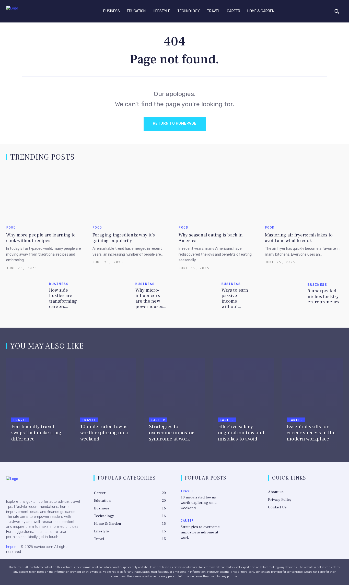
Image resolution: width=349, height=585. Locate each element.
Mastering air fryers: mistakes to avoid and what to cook (299, 238)
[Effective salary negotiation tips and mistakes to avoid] (243, 404)
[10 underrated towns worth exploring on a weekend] (105, 404)
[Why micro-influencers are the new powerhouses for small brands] (112, 295)
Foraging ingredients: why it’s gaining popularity (123, 238)
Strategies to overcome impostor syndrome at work (200, 532)
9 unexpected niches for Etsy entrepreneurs (323, 296)
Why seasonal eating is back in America (211, 238)
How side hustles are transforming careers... (63, 298)
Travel (20, 420)
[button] (337, 11)
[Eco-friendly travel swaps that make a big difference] (36, 404)
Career (158, 420)
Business (58, 283)
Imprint (12, 547)
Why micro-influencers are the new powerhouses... (150, 298)
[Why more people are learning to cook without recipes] (45, 194)
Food (11, 227)
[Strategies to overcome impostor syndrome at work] (174, 404)
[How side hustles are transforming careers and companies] (25, 295)
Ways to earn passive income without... (235, 298)
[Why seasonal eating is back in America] (218, 194)
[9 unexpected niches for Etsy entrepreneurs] (284, 295)
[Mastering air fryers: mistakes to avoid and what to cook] (304, 194)
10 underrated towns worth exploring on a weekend (198, 502)
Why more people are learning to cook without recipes (41, 238)
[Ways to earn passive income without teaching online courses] (198, 295)
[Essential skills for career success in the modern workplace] (312, 404)
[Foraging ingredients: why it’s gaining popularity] (131, 194)
